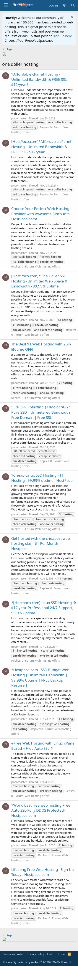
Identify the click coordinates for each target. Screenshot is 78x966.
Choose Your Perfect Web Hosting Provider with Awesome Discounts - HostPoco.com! (41, 213)
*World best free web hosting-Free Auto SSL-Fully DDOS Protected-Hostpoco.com (40, 810)
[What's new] (64, 5)
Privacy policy (35, 954)
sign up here (62, 36)
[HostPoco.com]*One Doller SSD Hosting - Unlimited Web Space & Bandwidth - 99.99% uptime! (39, 281)
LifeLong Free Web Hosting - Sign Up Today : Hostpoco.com (42, 872)
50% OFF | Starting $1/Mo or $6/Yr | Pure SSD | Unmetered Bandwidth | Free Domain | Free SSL (42, 412)
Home (61, 954)
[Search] (73, 5)
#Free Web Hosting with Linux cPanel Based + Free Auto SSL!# (43, 746)
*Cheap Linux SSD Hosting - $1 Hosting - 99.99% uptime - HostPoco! (42, 478)
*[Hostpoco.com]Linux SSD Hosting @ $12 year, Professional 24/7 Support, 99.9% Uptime (43, 608)
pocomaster (19, 118)
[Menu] (6, 5)
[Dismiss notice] (71, 17)
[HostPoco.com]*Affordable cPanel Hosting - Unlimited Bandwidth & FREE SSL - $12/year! (41, 146)
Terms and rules (13, 954)
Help (50, 954)
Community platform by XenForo (37, 962)
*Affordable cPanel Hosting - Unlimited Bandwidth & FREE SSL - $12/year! (40, 79)
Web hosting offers (47, 266)
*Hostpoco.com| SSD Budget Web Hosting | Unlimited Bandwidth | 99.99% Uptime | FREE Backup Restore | (40, 677)
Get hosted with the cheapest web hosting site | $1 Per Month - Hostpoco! (40, 543)
